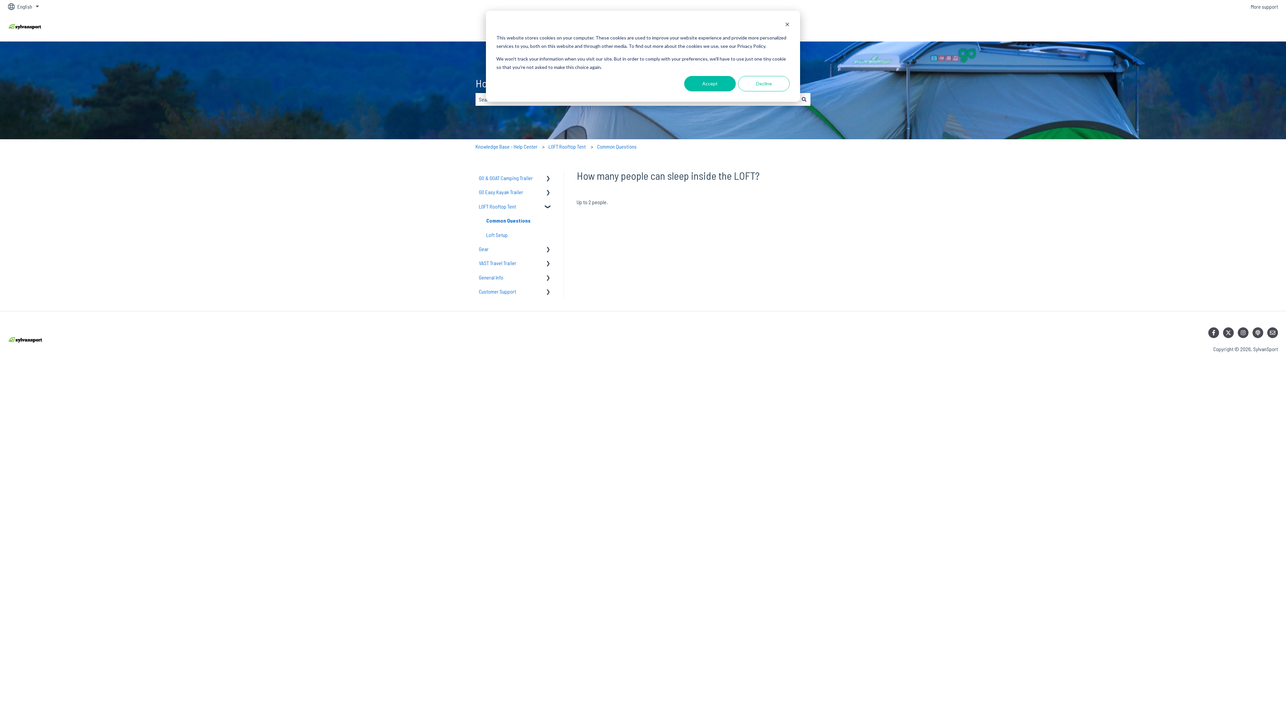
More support (1264, 6)
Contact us (1260, 27)
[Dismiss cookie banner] (787, 25)
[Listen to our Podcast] (1258, 332)
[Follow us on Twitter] (1228, 332)
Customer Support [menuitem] (497, 291)
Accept (710, 83)
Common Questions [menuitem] (508, 220)
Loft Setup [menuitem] (497, 235)
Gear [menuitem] (484, 249)
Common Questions (617, 146)
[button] (548, 178)
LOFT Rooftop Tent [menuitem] (497, 206)
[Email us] (1272, 332)
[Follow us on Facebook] (1213, 332)
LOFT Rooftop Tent (567, 146)
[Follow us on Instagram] (1243, 332)
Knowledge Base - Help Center (507, 146)
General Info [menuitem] (491, 277)
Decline (764, 83)
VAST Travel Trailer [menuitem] (497, 263)
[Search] (804, 99)
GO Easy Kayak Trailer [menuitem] (501, 192)
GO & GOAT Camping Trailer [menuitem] (506, 178)
